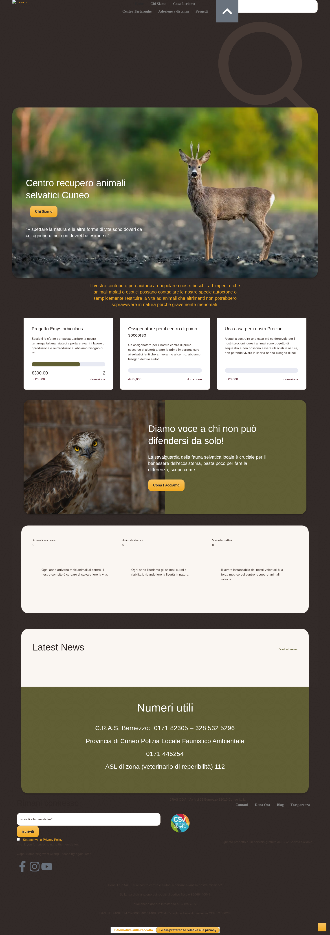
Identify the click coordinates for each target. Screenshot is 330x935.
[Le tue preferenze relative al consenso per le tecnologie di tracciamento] (322, 927)
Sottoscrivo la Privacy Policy (42, 846)
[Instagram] (34, 872)
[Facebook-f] (22, 872)
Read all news (287, 655)
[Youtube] (46, 872)
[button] (43, 211)
